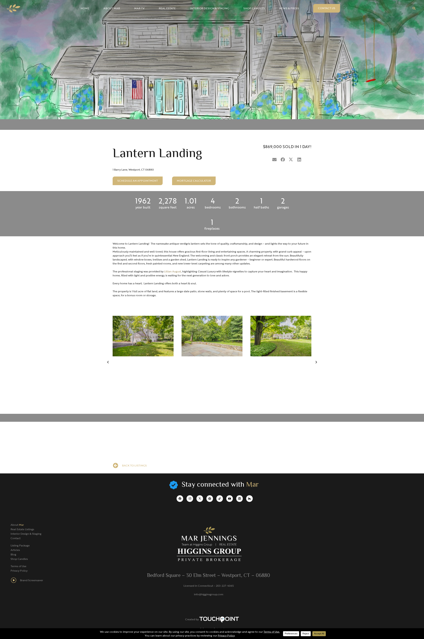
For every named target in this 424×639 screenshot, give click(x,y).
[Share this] (283, 159)
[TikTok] (219, 498)
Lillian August (172, 271)
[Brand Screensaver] (15, 580)
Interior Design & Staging (26, 534)
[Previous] (108, 362)
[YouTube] (229, 498)
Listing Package (20, 545)
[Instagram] (189, 498)
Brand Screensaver (31, 580)
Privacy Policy (19, 571)
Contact (16, 538)
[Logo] (13, 8)
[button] (414, 8)
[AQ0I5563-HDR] (143, 336)
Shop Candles (19, 559)
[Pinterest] (209, 498)
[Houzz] (249, 498)
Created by (192, 619)
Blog (13, 554)
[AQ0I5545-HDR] (280, 336)
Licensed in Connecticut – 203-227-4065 (209, 586)
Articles (15, 550)
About (17, 525)
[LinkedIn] (239, 498)
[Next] (316, 362)
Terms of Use (18, 566)
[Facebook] (180, 498)
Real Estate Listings (22, 529)
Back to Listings (134, 465)
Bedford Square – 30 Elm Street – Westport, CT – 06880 (208, 576)
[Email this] (274, 159)
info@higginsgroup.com (208, 594)
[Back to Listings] (117, 465)
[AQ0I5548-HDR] (212, 336)
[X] (199, 498)
